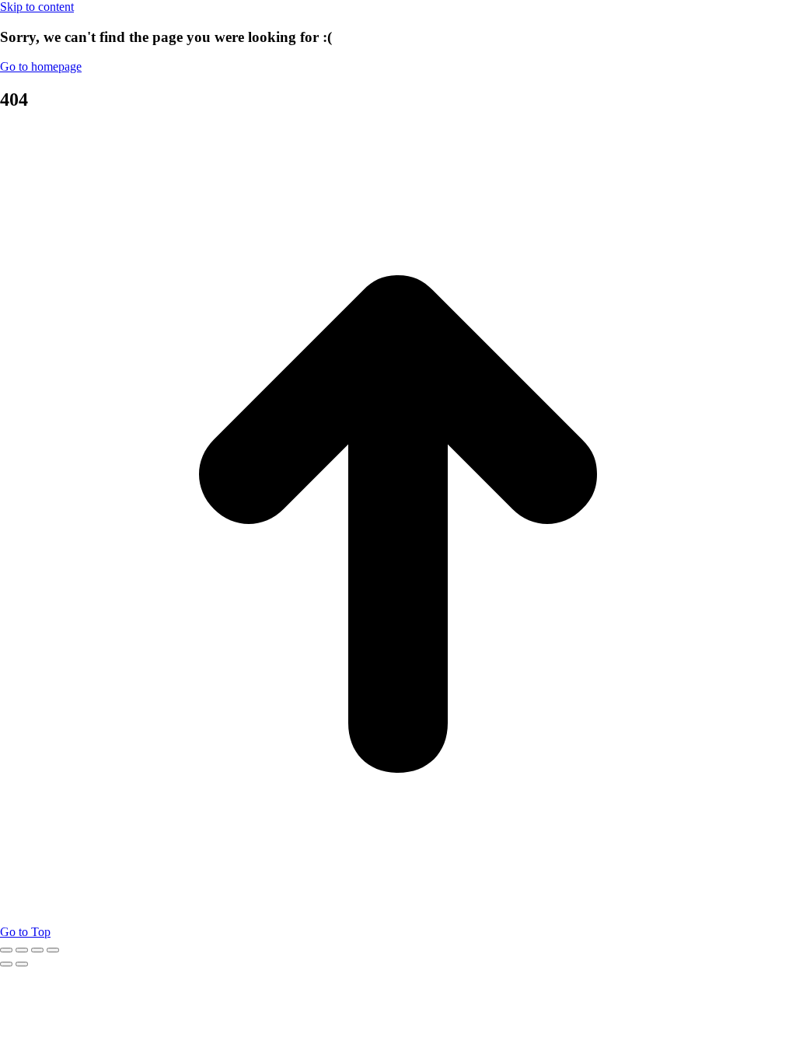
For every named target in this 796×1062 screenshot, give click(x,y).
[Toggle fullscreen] (37, 950)
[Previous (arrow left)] (6, 964)
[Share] (22, 950)
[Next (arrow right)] (22, 964)
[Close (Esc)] (6, 950)
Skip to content (37, 6)
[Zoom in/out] (53, 950)
